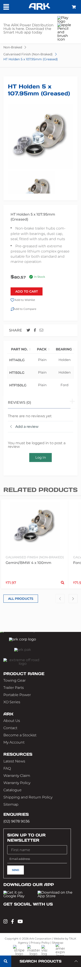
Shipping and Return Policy (27, 797)
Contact (10, 728)
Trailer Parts (13, 687)
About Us (11, 721)
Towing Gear (14, 680)
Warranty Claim (16, 775)
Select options (62, 582)
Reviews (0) (19, 402)
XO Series (11, 702)
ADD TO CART (26, 291)
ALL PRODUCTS (20, 599)
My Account (14, 742)
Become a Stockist (19, 735)
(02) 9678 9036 (16, 821)
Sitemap (10, 804)
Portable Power (17, 695)
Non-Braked (12, 47)
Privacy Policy (40, 942)
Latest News (14, 761)
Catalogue (12, 790)
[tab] (40, 402)
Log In (40, 457)
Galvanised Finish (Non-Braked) (28, 54)
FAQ (7, 768)
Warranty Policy (16, 783)
